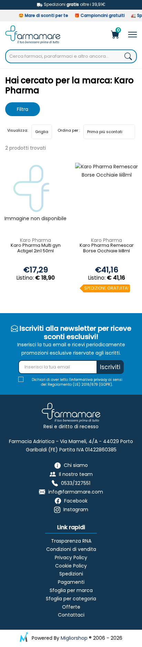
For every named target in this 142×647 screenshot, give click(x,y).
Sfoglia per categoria (71, 598)
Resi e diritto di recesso (71, 426)
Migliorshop (74, 638)
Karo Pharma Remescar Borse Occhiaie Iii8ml (107, 248)
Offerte (71, 606)
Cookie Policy (71, 565)
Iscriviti (110, 367)
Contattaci (71, 614)
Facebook (76, 500)
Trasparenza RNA (71, 540)
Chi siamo (76, 465)
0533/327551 (75, 483)
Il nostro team (76, 474)
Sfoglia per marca (71, 590)
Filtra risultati (22, 111)
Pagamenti (71, 582)
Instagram (75, 509)
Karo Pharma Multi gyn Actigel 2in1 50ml (36, 248)
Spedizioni (71, 573)
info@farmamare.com (75, 491)
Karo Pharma (35, 240)
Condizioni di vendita (71, 549)
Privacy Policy (71, 557)
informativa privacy (88, 379)
